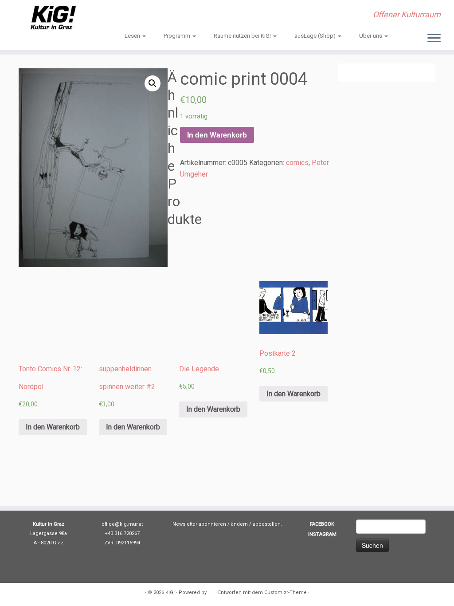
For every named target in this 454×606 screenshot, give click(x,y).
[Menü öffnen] (434, 38)
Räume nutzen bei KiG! (243, 35)
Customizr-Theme (285, 592)
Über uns (371, 35)
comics (297, 162)
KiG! (170, 592)
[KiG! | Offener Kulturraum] (53, 17)
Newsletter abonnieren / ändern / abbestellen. (227, 524)
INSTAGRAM (322, 534)
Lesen (133, 35)
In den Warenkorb (217, 135)
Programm (178, 35)
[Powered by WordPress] (211, 591)
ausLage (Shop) (315, 35)
